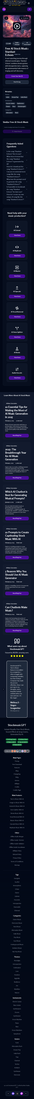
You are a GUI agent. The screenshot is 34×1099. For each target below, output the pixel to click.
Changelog (17, 774)
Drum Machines (17, 1030)
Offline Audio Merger (17, 836)
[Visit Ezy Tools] (17, 1093)
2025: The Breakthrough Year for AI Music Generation (15, 454)
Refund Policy (17, 854)
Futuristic (17, 900)
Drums (17, 1012)
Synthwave (17, 1071)
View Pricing (17, 82)
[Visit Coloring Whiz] (21, 1093)
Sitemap (17, 865)
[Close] (28, 3)
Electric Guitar (17, 1001)
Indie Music (17, 934)
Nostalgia (17, 960)
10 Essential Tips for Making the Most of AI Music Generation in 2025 (16, 412)
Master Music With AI (17, 820)
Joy (17, 985)
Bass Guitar (17, 1005)
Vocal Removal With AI (17, 817)
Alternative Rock (17, 1046)
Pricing (17, 761)
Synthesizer (17, 1016)
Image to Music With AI (17, 802)
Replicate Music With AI (17, 827)
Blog (17, 771)
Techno (17, 1064)
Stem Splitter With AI (17, 810)
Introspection (17, 964)
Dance (17, 893)
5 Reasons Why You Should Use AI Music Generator (16, 575)
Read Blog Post (17, 435)
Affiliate (17, 784)
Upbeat (17, 896)
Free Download (17, 764)
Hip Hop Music (17, 951)
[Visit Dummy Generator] (12, 1093)
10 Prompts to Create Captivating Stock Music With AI (17, 536)
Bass (17, 1026)
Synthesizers (17, 1009)
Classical (17, 1060)
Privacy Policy (17, 858)
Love (17, 971)
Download (25, 18)
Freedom (17, 975)
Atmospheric (17, 885)
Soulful (17, 882)
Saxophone (17, 1034)
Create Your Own (16, 76)
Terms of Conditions (17, 861)
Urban (17, 889)
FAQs (17, 777)
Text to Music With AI (17, 799)
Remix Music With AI (17, 813)
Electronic (17, 1075)
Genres (17, 780)
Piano (17, 1023)
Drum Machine (17, 1019)
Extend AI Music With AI (17, 806)
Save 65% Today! (16, 5)
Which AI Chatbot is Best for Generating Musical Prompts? (16, 495)
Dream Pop (17, 1050)
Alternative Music (17, 930)
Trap (17, 1057)
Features (17, 767)
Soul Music (17, 941)
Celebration (17, 968)
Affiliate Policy (17, 851)
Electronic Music (17, 923)
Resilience (17, 982)
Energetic (17, 878)
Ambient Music (17, 948)
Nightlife (17, 978)
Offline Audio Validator (17, 844)
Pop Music (17, 937)
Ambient (17, 1068)
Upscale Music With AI (17, 824)
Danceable (17, 907)
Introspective (17, 903)
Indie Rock (17, 1053)
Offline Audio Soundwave (17, 847)
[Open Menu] (29, 9)
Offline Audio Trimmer (17, 840)
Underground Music (17, 944)
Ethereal (17, 910)
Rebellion (17, 989)
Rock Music (17, 926)
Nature (17, 993)
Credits (17, 787)
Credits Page (17, 790)
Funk (17, 1043)
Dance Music (17, 919)
